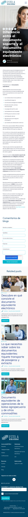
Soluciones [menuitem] (17, 444)
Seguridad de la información (19, 508)
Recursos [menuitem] (3, 461)
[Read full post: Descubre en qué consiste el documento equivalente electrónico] (14, 284)
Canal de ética (13, 505)
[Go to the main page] (8, 3)
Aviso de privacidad (13, 493)
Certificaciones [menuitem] (4, 455)
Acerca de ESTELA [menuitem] (6, 444)
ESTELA (9, 60)
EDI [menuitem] (15, 456)
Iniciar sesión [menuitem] (18, 461)
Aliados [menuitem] (3, 452)
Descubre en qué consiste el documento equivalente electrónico (11, 302)
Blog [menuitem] (2, 469)
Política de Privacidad (22, 500)
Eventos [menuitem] (3, 463)
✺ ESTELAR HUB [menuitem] (5, 483)
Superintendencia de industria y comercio (13, 507)
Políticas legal (7, 508)
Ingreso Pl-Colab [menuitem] (18, 463)
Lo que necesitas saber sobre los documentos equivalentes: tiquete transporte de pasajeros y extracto (12, 353)
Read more (5, 320)
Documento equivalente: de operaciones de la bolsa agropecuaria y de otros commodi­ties (13, 405)
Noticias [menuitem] (3, 466)
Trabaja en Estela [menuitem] (5, 449)
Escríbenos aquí (20, 207)
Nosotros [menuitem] (3, 446)
